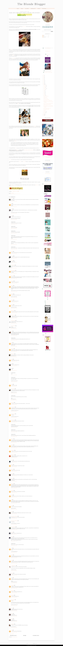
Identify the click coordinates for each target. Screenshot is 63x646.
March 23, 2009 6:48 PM (14, 481)
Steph (11, 511)
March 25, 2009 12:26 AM (14, 529)
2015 (43, 77)
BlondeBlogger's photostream (49, 180)
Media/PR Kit (33, 8)
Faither (12, 464)
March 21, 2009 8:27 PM (14, 442)
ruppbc (12, 532)
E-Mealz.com (24, 26)
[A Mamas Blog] (47, 297)
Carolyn (12, 260)
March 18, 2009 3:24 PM (14, 213)
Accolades (27, 8)
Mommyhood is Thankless (14, 516)
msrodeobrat (12, 450)
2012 (43, 80)
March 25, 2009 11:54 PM (14, 627)
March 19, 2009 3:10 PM (14, 356)
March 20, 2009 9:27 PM (14, 411)
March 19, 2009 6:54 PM (14, 365)
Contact (38, 8)
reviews (17, 193)
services (19, 193)
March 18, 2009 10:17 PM (14, 278)
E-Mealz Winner (45, 97)
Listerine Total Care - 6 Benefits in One (47, 100)
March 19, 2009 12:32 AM (14, 291)
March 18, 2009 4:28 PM (14, 239)
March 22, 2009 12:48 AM (14, 452)
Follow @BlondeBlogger (47, 161)
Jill (11, 203)
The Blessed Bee (13, 315)
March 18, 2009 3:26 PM (14, 219)
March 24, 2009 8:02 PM (14, 513)
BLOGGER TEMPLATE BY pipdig (31, 645)
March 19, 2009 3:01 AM (14, 312)
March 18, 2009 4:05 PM (14, 228)
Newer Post (13, 635)
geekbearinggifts (13, 270)
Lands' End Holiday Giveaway (48, 148)
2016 (43, 76)
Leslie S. (12, 478)
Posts (44, 35)
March (44, 95)
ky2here (12, 198)
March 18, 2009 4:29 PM (14, 244)
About (22, 8)
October (44, 87)
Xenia (11, 577)
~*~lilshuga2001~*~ (13, 565)
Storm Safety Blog (13, 526)
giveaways (15, 193)
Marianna (12, 483)
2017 (43, 75)
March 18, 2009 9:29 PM (14, 273)
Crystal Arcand (13, 413)
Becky (11, 560)
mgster (12, 554)
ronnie (12, 384)
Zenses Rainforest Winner (46, 109)
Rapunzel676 (12, 310)
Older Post (36, 635)
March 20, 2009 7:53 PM (14, 404)
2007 (43, 115)
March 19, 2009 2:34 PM (14, 351)
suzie (11, 331)
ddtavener (12, 275)
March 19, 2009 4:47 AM (14, 328)
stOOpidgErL (12, 454)
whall (11, 215)
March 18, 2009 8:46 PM (14, 262)
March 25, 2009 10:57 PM (14, 592)
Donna (12, 613)
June (44, 91)
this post (20, 161)
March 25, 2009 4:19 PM (14, 575)
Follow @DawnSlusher (47, 173)
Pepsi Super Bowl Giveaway (47, 137)
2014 (43, 78)
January (44, 112)
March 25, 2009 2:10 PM (14, 570)
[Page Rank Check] (47, 54)
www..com (47, 177)
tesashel (12, 473)
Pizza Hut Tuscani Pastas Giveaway (47, 122)
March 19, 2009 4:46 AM (14, 323)
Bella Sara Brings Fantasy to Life (47, 108)
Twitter (10, 159)
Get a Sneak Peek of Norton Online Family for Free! (48, 106)
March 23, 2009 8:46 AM (14, 475)
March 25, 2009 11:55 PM (14, 632)
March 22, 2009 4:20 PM (14, 466)
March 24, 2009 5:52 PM (14, 509)
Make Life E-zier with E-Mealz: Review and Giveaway (48, 101)
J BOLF (12, 285)
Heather (12, 573)
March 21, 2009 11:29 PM (14, 447)
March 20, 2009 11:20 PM (14, 427)
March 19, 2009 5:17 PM (14, 361)
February (45, 111)
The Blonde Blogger (31, 4)
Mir (11, 499)
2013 (43, 79)
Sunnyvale (12, 348)
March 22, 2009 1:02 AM (14, 457)
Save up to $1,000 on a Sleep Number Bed (48, 103)
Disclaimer (44, 8)
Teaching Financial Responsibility (47, 104)
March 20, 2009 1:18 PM (14, 393)
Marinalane (12, 585)
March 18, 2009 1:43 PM (14, 206)
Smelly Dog (44, 110)
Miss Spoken (12, 353)
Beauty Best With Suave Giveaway (48, 157)
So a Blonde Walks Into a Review (28, 149)
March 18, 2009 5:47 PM (14, 253)
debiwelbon (12, 402)
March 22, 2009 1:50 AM (14, 462)
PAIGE (12, 251)
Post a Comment (12, 633)
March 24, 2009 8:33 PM (14, 518)
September (45, 88)
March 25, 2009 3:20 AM (14, 545)
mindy (12, 359)
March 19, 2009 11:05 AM (14, 335)
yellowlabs (12, 490)
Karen (12, 505)
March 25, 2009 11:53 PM (14, 616)
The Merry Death (13, 320)
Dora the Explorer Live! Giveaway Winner (48, 105)
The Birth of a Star (45, 98)
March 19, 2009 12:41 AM (14, 308)
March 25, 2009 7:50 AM (14, 552)
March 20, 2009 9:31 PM (14, 417)
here (18, 103)
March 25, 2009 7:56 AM (14, 557)
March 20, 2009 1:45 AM (14, 386)
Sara (11, 342)
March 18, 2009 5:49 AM (14, 201)
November (45, 86)
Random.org (36, 184)
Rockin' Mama (13, 599)
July (44, 90)
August (44, 89)
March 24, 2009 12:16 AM (14, 492)
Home (18, 8)
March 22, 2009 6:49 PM (14, 471)
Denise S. (12, 469)
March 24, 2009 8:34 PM (14, 524)
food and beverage (12, 193)
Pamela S (12, 438)
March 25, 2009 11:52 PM (14, 605)
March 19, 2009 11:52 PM (14, 381)
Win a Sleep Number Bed (46, 99)
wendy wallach (13, 388)
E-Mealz (11, 49)
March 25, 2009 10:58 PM (14, 597)
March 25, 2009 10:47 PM (14, 588)
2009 (43, 84)
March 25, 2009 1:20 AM (14, 534)
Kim (11, 363)
